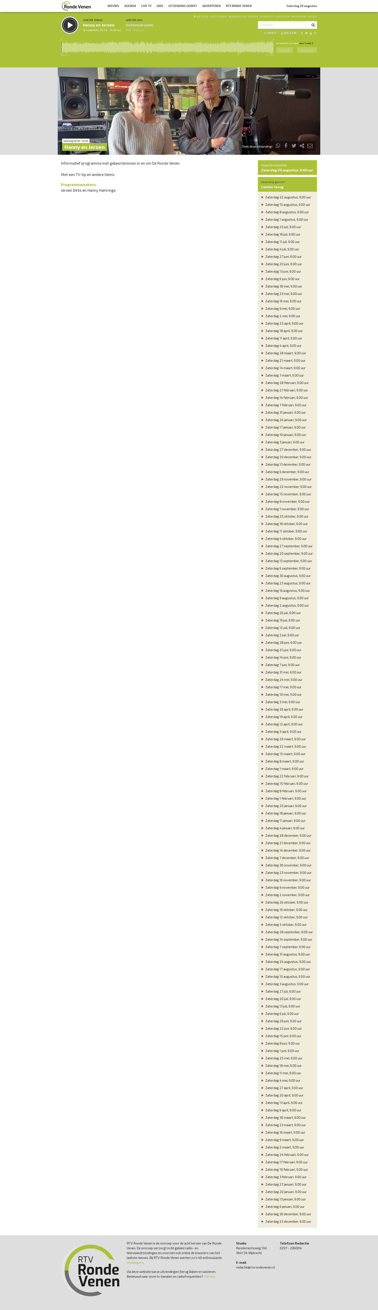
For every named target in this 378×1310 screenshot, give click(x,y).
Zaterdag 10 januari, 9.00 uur (285, 435)
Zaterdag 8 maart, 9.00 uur (284, 761)
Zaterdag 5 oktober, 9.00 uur (286, 924)
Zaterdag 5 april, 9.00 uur (283, 731)
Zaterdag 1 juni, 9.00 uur (282, 1051)
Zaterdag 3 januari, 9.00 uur (285, 442)
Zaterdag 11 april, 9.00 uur (283, 338)
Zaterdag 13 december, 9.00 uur (288, 464)
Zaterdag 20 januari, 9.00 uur (286, 1192)
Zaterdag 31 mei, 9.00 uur (283, 672)
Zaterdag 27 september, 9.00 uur (289, 546)
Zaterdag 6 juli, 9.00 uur (282, 1014)
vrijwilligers (135, 1262)
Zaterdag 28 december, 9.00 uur (288, 835)
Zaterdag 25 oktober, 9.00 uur (287, 516)
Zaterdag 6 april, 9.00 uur (283, 1110)
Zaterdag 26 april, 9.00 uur (284, 709)
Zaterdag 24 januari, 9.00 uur (286, 420)
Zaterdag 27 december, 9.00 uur (288, 449)
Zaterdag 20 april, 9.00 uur (284, 1095)
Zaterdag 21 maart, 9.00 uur (285, 360)
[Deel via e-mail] (310, 146)
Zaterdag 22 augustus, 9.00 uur (288, 197)
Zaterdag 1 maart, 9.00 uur (284, 769)
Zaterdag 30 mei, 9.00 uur (283, 286)
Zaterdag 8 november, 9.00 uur (287, 501)
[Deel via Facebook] (286, 146)
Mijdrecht (267, 16)
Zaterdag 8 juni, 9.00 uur (282, 1043)
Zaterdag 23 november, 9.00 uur (288, 872)
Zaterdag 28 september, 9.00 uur (289, 932)
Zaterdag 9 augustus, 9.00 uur (287, 598)
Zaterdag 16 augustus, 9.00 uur (287, 590)
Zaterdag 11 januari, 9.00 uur (285, 821)
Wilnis (312, 16)
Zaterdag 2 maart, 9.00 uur (284, 1147)
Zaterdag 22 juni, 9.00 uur (283, 1028)
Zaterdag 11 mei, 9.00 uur (283, 1073)
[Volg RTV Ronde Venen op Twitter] (306, 33)
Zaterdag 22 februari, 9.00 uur (287, 776)
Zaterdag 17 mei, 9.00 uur (283, 687)
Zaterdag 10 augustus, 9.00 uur (287, 976)
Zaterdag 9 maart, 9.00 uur (284, 1140)
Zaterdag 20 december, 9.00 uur (288, 457)
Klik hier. (210, 1276)
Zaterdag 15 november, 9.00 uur (288, 494)
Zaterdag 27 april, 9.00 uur (284, 1088)
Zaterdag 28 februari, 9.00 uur (287, 383)
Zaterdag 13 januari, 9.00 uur (285, 1199)
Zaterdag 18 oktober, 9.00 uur (286, 524)
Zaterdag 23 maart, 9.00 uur (285, 1125)
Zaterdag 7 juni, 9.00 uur (282, 665)
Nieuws (113, 6)
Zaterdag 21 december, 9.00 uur (288, 843)
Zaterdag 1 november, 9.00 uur (287, 509)
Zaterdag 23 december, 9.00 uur (288, 1221)
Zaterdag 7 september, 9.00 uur (288, 947)
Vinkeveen (283, 16)
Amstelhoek (218, 16)
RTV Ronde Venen (239, 6)
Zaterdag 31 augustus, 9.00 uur (287, 954)
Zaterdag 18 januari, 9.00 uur (285, 813)
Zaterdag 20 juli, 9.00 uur (283, 999)
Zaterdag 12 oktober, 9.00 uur (286, 917)
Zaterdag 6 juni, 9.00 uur (282, 279)
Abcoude (202, 16)
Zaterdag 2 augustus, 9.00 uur (287, 605)
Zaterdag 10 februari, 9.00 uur (286, 1169)
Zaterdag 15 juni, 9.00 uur (283, 1036)
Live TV (146, 6)
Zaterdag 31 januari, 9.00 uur (285, 412)
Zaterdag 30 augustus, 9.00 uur (288, 576)
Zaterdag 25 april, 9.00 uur (284, 323)
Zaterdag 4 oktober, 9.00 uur (286, 539)
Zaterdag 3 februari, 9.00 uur (286, 1177)
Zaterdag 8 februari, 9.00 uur (286, 791)
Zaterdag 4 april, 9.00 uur (283, 346)
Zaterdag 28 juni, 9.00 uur (283, 642)
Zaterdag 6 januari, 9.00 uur (285, 1206)
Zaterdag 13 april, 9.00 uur (284, 1103)
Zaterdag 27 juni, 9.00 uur (283, 256)
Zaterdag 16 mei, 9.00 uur (283, 301)
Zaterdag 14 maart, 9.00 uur (285, 368)
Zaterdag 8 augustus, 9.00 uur (287, 212)
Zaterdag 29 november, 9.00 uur (288, 479)
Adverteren (211, 6)
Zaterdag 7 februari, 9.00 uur (286, 405)
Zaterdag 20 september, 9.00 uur (289, 553)
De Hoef (253, 16)
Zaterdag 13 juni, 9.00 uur (283, 271)
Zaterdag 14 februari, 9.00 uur (286, 397)
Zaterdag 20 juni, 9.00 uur (283, 264)
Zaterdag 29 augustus (301, 6)
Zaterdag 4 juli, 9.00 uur (282, 249)
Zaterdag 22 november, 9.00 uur (288, 487)
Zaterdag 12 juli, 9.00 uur (283, 628)
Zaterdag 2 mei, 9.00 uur (283, 316)
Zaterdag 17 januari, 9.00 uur (285, 427)
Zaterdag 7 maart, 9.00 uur (284, 375)
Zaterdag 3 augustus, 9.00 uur (287, 984)
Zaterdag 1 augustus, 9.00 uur (286, 219)
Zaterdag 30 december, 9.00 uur (288, 1214)
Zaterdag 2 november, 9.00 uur (287, 895)
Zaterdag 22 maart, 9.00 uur (285, 746)
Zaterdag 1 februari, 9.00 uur (285, 798)
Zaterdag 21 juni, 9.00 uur (283, 650)
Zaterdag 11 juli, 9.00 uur (282, 242)
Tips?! (271, 33)
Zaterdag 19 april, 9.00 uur (284, 717)
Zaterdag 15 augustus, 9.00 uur (287, 205)
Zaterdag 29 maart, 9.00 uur (285, 739)
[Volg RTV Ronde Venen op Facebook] (301, 33)
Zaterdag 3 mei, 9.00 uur (282, 702)
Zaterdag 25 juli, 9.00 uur (283, 227)
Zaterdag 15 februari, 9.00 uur (286, 783)
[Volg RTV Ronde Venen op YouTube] (310, 33)
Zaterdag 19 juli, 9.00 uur (282, 620)
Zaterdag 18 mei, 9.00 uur (283, 1065)
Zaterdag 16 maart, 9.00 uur (285, 1132)
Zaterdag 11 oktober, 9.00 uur (286, 531)
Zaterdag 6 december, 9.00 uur (287, 472)
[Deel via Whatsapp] (278, 146)
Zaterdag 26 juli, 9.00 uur (283, 613)
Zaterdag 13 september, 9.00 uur (288, 561)
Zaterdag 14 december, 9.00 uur (288, 850)
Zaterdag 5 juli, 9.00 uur (282, 635)
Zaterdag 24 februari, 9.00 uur (287, 1155)
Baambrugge (237, 16)
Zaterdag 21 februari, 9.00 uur (286, 390)
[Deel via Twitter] (294, 146)
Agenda (130, 6)
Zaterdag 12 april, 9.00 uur (284, 724)
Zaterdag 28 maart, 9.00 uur (285, 353)
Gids (160, 6)
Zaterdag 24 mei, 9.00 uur (284, 680)
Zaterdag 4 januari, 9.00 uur (285, 828)
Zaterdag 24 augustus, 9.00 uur (288, 962)
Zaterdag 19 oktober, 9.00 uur (286, 910)
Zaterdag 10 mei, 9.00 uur (283, 694)
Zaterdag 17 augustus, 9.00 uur (287, 969)
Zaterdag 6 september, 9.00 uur (288, 568)
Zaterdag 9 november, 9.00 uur (287, 887)
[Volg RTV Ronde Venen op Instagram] (315, 33)
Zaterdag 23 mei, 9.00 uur (283, 294)
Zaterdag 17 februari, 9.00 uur (286, 1162)
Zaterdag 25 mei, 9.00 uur (284, 1058)
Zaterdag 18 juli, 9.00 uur (283, 234)
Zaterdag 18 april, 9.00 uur (284, 331)
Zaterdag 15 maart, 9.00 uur (285, 754)
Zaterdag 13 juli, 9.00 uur (282, 1006)
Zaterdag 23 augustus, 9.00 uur (288, 583)
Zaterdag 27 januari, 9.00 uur (286, 1184)
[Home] (76, 6)
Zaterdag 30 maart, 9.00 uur (285, 1117)
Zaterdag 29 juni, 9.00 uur (283, 1021)
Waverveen (298, 16)
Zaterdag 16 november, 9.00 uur (288, 880)
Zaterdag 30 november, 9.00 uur (288, 865)
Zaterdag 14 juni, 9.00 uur (283, 657)
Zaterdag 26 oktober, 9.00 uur (286, 902)
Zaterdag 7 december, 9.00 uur (287, 858)
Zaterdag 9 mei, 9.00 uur (282, 308)
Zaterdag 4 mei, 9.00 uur (283, 1080)
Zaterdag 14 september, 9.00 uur (288, 939)
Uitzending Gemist (182, 6)
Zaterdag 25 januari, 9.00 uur (286, 806)
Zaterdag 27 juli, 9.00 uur (283, 991)
